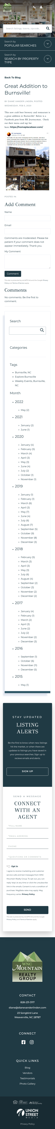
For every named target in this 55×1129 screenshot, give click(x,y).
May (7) (25, 512)
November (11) (29, 665)
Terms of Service (18, 283)
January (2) (27, 425)
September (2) (29, 583)
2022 (19, 402)
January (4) (27, 445)
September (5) (29, 529)
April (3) (25, 458)
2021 (19, 417)
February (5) (28, 449)
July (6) (25, 520)
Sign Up (27, 771)
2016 (19, 648)
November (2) (29, 591)
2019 (19, 486)
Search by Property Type (21, 60)
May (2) (25, 410)
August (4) (27, 579)
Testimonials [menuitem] (27, 1078)
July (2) (25, 470)
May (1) (25, 685)
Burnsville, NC (23, 372)
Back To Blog (13, 77)
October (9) (27, 533)
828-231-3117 (35, 7)
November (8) (29, 537)
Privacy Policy (28, 894)
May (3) (25, 462)
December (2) (29, 596)
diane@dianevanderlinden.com (27, 1007)
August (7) (27, 525)
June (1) (25, 429)
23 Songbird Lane (27, 1015)
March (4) (26, 453)
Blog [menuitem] (27, 1067)
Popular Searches (20, 45)
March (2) (26, 620)
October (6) (27, 661)
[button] (48, 28)
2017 (19, 603)
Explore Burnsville (25, 376)
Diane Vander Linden (20, 101)
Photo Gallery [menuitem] (27, 1083)
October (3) (27, 587)
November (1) (28, 479)
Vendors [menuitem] (27, 1073)
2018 (19, 549)
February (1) (27, 499)
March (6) (26, 503)
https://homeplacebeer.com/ (26, 127)
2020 (19, 437)
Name (8, 212)
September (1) (29, 656)
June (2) (25, 628)
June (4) (25, 466)
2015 (19, 676)
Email (8, 225)
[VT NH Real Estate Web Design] (27, 1113)
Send (27, 909)
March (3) (26, 561)
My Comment (13, 251)
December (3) (29, 542)
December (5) (29, 669)
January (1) (27, 494)
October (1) (27, 475)
